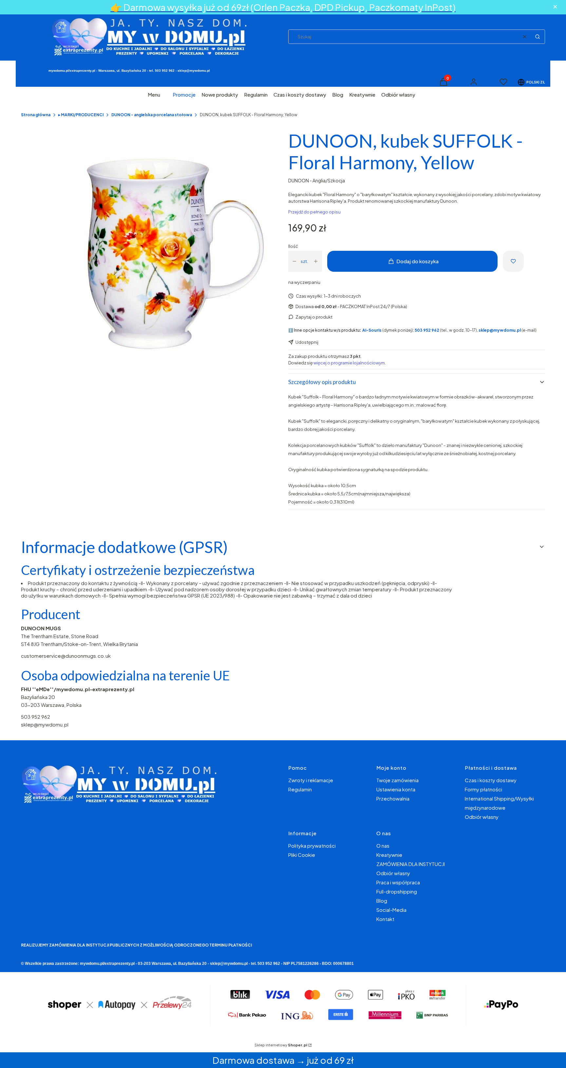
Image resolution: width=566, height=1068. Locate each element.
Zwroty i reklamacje (310, 780)
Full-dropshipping (396, 891)
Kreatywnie (389, 855)
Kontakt (385, 919)
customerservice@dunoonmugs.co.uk (66, 656)
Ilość (293, 246)
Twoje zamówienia (397, 780)
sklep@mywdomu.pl (44, 724)
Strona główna (35, 114)
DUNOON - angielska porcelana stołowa (151, 114)
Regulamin (300, 789)
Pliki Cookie (301, 855)
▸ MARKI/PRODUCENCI (81, 114)
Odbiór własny (482, 817)
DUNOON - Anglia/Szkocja (316, 180)
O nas (382, 845)
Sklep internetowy (281, 1045)
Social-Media (391, 910)
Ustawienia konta (395, 789)
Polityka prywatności (312, 845)
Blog (381, 900)
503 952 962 (35, 716)
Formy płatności (483, 789)
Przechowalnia (392, 798)
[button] (537, 36)
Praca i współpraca (398, 882)
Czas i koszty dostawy (491, 780)
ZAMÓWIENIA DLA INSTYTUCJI (410, 864)
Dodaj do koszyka (417, 261)
